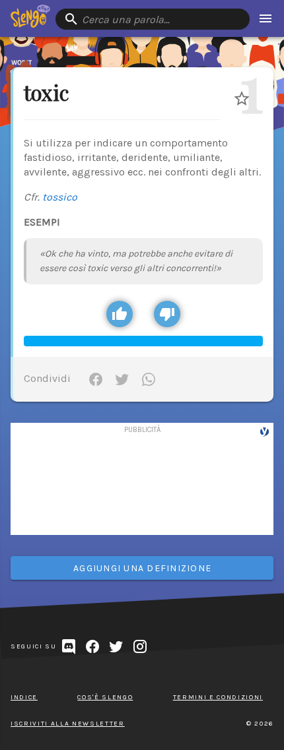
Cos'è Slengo (105, 697)
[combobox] (152, 19)
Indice (24, 697)
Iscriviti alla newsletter (68, 724)
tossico (59, 197)
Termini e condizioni (218, 697)
